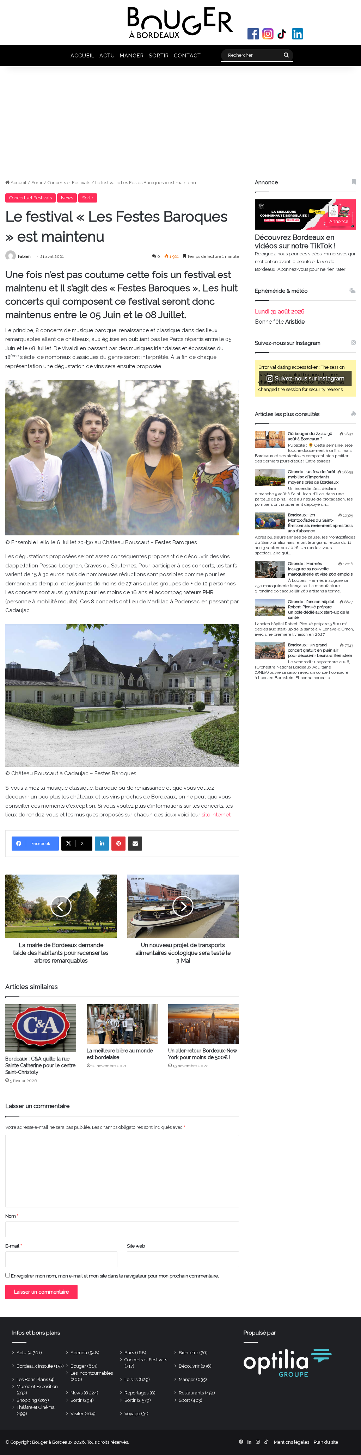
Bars (129, 1352)
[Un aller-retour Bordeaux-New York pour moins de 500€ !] (203, 1024)
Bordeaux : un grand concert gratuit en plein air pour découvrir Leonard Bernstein (320, 650)
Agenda (79, 1352)
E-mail (13, 1246)
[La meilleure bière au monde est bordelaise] (122, 1024)
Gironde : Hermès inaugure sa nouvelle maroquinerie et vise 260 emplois (320, 569)
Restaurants (191, 1392)
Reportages (136, 1392)
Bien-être (188, 1352)
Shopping (27, 1400)
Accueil (82, 55)
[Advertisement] (180, 126)
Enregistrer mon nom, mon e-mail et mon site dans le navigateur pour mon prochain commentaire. (115, 1276)
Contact (187, 55)
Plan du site (326, 1442)
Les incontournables (92, 1373)
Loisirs (130, 1379)
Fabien (24, 256)
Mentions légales (291, 1442)
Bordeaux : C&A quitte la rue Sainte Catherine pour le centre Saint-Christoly (40, 1065)
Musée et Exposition (37, 1386)
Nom (11, 1216)
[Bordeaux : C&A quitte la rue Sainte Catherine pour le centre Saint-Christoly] (40, 1028)
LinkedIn (297, 33)
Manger (132, 55)
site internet (216, 815)
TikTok (282, 33)
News (67, 197)
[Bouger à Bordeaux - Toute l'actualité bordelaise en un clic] (180, 22)
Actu (107, 55)
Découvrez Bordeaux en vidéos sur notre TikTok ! (295, 241)
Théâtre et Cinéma (36, 1407)
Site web (136, 1246)
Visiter (77, 1413)
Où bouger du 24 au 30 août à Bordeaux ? (310, 436)
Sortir (159, 55)
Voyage (132, 1413)
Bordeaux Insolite (35, 1366)
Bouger (78, 1366)
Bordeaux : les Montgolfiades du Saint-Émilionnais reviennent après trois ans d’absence (320, 522)
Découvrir (189, 1366)
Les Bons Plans (32, 1379)
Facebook (253, 33)
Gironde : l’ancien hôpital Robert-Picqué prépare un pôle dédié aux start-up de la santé (318, 609)
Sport (184, 1400)
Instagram (268, 33)
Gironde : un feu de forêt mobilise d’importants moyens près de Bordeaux (313, 477)
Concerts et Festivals (69, 182)
